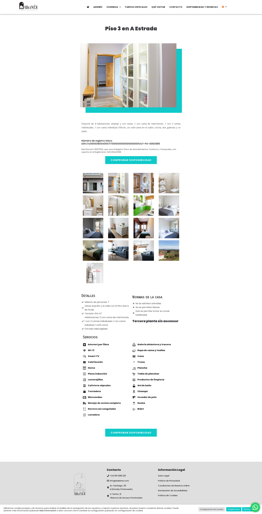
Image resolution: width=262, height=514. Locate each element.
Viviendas (112, 7)
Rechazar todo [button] (250, 509)
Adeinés (97, 7)
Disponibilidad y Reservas (202, 7)
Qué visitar (158, 7)
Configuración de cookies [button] (211, 509)
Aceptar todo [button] (234, 509)
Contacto (175, 7)
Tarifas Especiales (136, 7)
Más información (48, 510)
